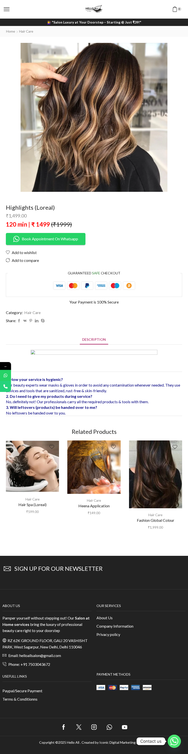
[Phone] (5, 386)
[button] (7, 9)
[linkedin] (37, 321)
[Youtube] (124, 727)
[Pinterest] (31, 321)
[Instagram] (94, 727)
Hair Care (26, 31)
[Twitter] (79, 727)
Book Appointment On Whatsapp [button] (50, 238)
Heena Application (94, 505)
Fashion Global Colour (155, 520)
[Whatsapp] (109, 727)
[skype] (42, 321)
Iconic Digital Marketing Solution (124, 742)
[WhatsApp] (5, 375)
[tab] (94, 339)
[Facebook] (19, 321)
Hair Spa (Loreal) (32, 504)
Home (10, 31)
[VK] (25, 321)
